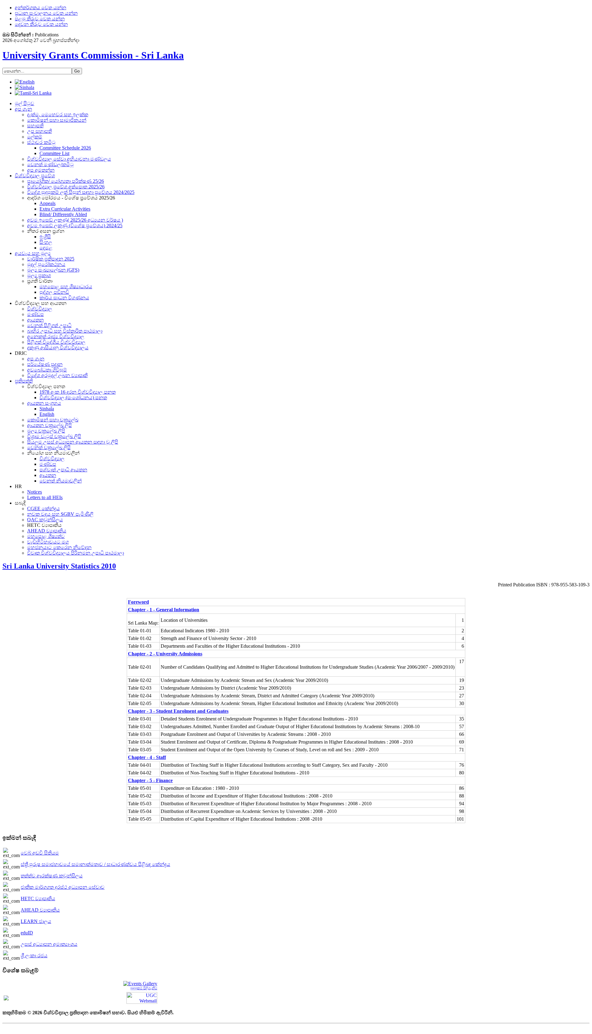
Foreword (138, 602)
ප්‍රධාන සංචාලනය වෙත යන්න (46, 13)
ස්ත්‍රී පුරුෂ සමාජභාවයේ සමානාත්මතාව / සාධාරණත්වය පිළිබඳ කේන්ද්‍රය (95, 864)
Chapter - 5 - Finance (150, 780)
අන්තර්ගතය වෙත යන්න (40, 7)
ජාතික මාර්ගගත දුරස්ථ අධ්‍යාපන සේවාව (63, 887)
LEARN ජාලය (36, 921)
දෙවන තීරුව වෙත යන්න (41, 24)
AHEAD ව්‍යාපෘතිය (40, 910)
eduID (27, 932)
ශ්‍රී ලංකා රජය (34, 955)
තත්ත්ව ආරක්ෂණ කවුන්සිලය (52, 875)
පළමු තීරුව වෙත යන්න (40, 18)
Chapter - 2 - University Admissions (165, 653)
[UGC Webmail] (141, 997)
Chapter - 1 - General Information (163, 609)
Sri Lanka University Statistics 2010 (59, 566)
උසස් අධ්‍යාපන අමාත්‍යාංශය (49, 944)
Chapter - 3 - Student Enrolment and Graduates (178, 711)
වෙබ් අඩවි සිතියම (40, 853)
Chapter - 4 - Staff (147, 757)
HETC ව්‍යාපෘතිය (38, 898)
